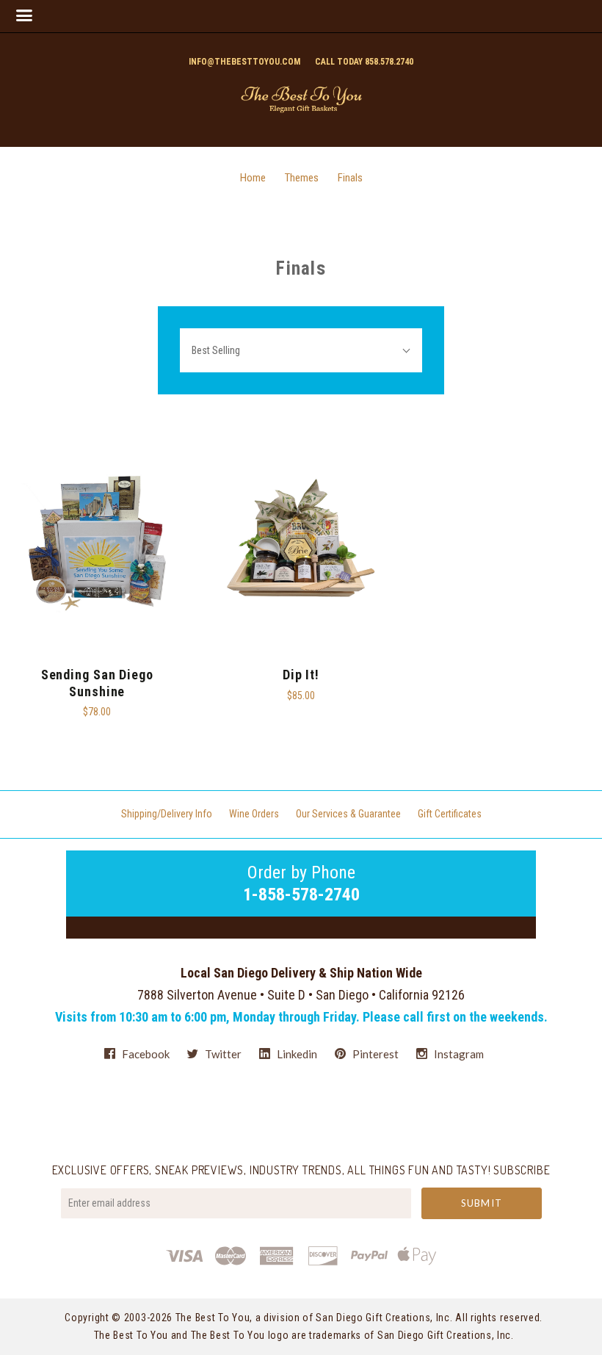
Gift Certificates (450, 814)
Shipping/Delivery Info (166, 814)
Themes (302, 177)
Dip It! (301, 674)
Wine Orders (254, 814)
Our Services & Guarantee (348, 814)
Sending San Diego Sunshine (97, 683)
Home (253, 177)
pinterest (374, 1053)
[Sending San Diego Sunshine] (97, 540)
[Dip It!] (301, 540)
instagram (458, 1053)
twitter (222, 1053)
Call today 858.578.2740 (364, 62)
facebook (145, 1053)
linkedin (296, 1053)
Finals (350, 177)
